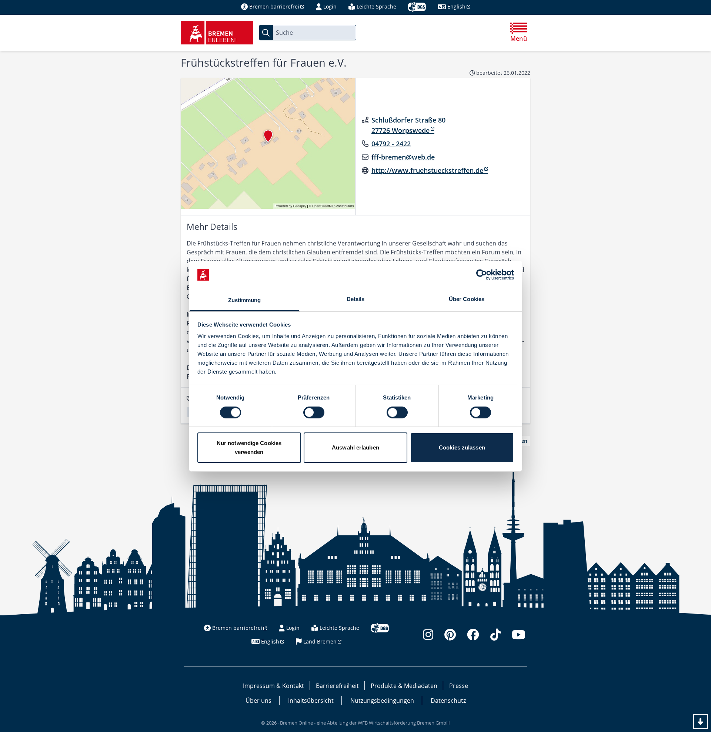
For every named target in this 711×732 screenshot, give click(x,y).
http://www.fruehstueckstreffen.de (427, 170)
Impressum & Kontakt (273, 686)
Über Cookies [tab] (466, 299)
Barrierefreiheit (337, 686)
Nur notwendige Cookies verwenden (249, 447)
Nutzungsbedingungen (382, 700)
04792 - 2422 (391, 143)
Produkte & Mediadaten (404, 686)
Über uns (258, 700)
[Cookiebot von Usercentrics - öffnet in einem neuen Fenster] (481, 274)
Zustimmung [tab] (244, 300)
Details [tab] (356, 299)
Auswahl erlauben (355, 447)
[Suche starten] (266, 32)
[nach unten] (700, 721)
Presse (458, 686)
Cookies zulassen (462, 447)
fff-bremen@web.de (403, 157)
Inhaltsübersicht (311, 700)
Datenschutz (448, 700)
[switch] (313, 412)
